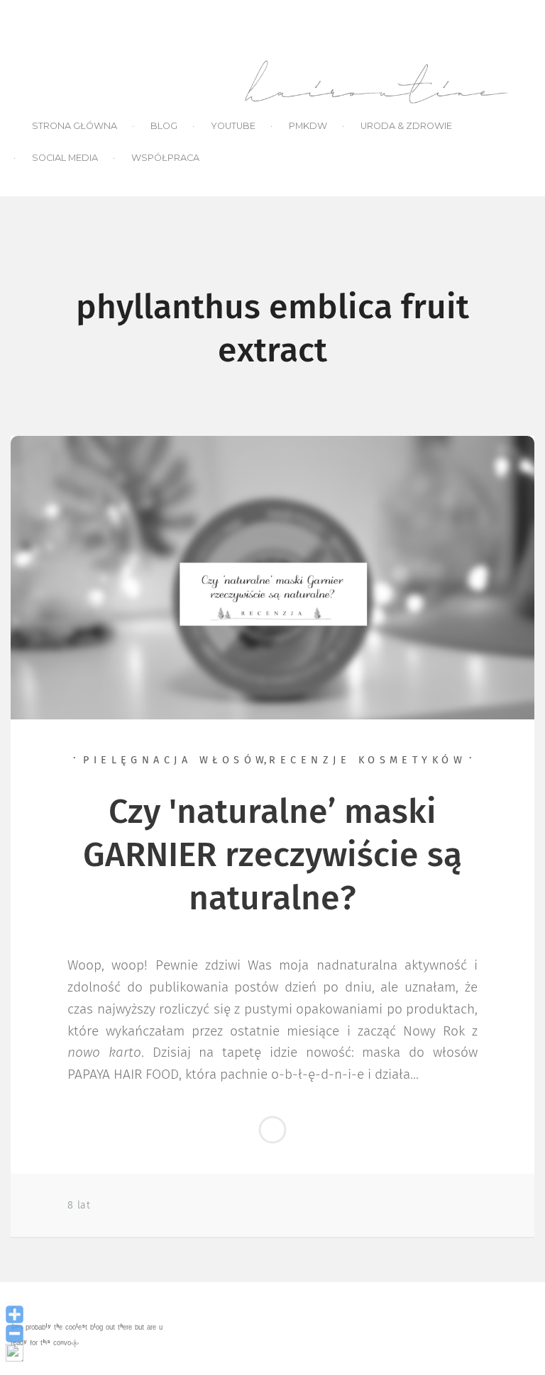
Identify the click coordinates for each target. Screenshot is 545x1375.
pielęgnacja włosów (176, 760)
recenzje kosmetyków (367, 760)
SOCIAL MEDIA (65, 157)
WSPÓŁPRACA (165, 157)
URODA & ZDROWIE (406, 125)
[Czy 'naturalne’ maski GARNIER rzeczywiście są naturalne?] (272, 577)
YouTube (233, 125)
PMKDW (308, 125)
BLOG (163, 125)
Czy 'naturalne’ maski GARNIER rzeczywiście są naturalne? (272, 856)
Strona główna (74, 125)
